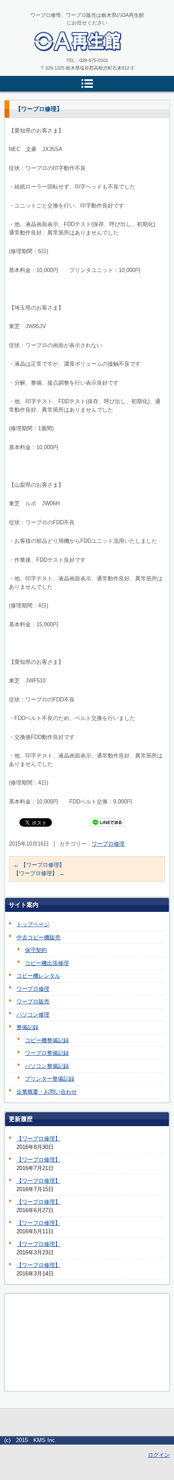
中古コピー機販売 (38, 937)
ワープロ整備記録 (47, 1053)
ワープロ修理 (108, 844)
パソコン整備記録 (47, 1066)
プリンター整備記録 (49, 1079)
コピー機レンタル (38, 976)
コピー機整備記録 (47, 1040)
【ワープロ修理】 (39, 865)
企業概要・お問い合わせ (46, 1092)
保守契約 (36, 950)
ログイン (159, 1455)
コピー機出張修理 (47, 963)
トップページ (32, 924)
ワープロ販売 (32, 1001)
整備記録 (27, 1027)
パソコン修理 (32, 1014)
